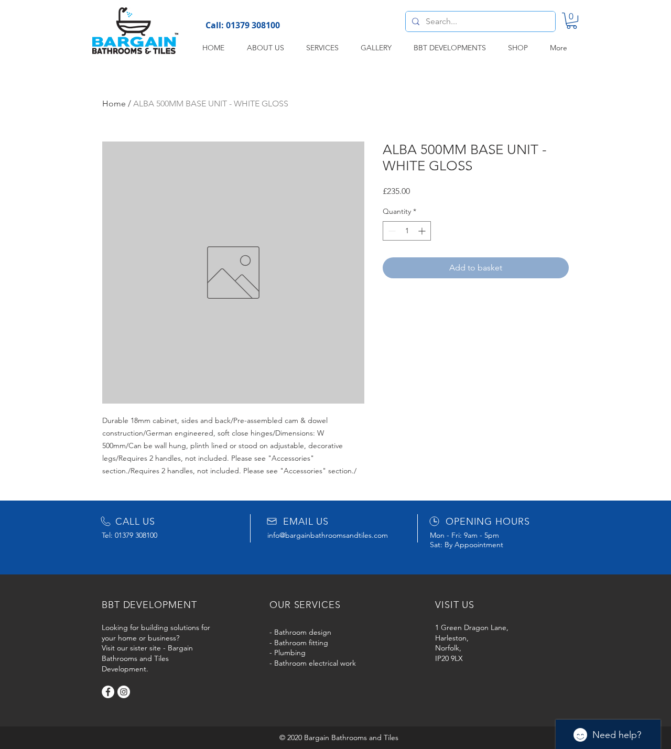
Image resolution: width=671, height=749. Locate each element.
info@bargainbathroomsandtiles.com (327, 535)
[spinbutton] (406, 231)
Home (114, 103)
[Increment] (422, 231)
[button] (571, 21)
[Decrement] (390, 231)
